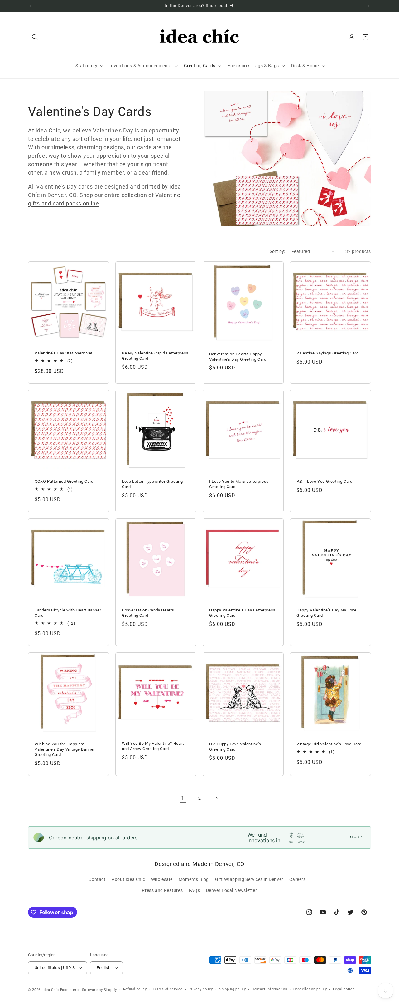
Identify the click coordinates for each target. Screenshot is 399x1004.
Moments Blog (194, 879)
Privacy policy (201, 989)
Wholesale (161, 879)
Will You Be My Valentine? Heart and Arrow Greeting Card (153, 746)
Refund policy (135, 989)
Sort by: (277, 251)
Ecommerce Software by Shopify (88, 990)
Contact (97, 879)
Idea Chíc (51, 990)
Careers (297, 879)
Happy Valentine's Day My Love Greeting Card (326, 613)
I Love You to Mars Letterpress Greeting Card (239, 484)
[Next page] (216, 798)
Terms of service (167, 989)
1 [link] (182, 798)
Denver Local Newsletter (231, 890)
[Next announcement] (369, 6)
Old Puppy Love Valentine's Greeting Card (235, 747)
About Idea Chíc (128, 879)
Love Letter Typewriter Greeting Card (152, 484)
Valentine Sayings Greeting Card (327, 353)
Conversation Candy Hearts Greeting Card (148, 613)
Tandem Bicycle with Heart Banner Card (68, 613)
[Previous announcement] (30, 6)
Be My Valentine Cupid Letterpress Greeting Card (155, 356)
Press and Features (162, 890)
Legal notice (343, 989)
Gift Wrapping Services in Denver (249, 879)
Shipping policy (232, 989)
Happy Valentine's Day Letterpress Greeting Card (242, 613)
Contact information (269, 989)
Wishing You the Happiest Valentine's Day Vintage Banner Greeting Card (65, 749)
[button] (35, 37)
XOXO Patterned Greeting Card (64, 481)
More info (356, 837)
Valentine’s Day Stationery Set (64, 353)
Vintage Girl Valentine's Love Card (328, 744)
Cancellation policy (310, 989)
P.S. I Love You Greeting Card (324, 481)
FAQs (194, 890)
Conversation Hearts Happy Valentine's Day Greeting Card (237, 356)
